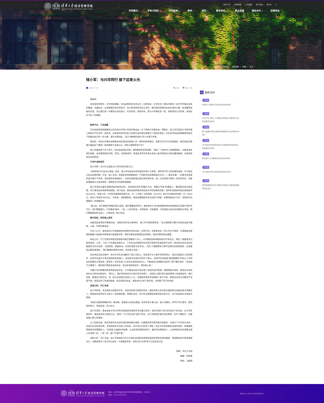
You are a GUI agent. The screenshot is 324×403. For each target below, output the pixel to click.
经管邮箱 (237, 4)
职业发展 (239, 10)
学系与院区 (153, 10)
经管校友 (275, 10)
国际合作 (256, 10)
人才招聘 (248, 4)
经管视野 (235, 67)
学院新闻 (173, 10)
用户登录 (259, 4)
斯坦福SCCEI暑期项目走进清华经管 (216, 158)
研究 (204, 10)
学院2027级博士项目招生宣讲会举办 (216, 105)
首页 (216, 67)
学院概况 (133, 10)
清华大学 (226, 4)
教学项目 (220, 10)
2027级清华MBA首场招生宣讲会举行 (216, 172)
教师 (190, 10)
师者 (244, 67)
